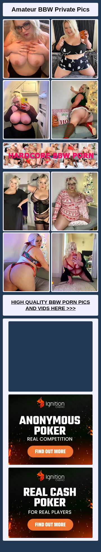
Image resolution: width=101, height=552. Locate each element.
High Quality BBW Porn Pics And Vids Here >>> (50, 305)
